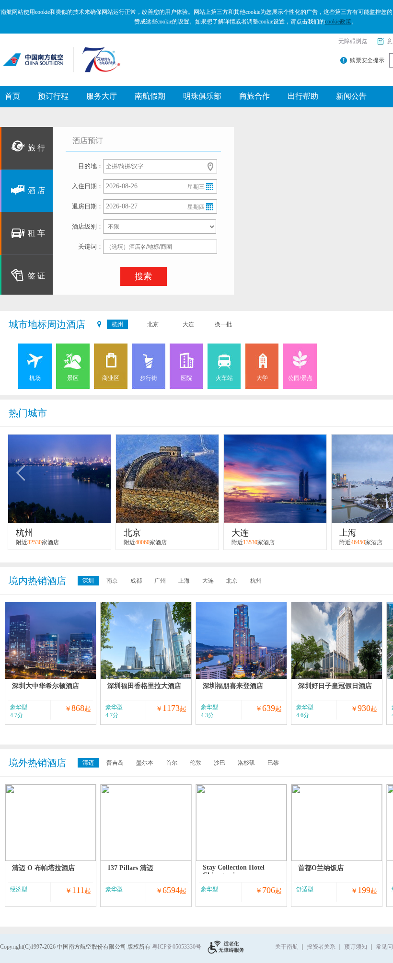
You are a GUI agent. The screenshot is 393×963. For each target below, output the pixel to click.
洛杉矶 (246, 762)
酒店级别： (87, 226)
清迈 (88, 762)
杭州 (117, 324)
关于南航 (286, 946)
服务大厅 (101, 96)
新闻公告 (351, 96)
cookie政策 (338, 21)
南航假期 (150, 96)
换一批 (223, 324)
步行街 (148, 378)
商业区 (110, 378)
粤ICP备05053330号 (176, 946)
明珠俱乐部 (202, 96)
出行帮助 (303, 96)
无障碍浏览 (352, 41)
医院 (186, 378)
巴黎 (273, 762)
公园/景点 (300, 378)
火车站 (224, 378)
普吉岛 (115, 762)
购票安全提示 (367, 60)
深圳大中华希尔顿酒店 (45, 685)
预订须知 (355, 946)
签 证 (36, 276)
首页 (12, 96)
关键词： (90, 246)
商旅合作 (254, 96)
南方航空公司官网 (47, 55)
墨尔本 (144, 762)
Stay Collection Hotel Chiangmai (234, 871)
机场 (35, 378)
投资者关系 (321, 946)
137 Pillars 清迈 (130, 867)
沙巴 (219, 762)
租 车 (36, 233)
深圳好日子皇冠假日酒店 (335, 685)
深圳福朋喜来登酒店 (233, 685)
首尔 (171, 762)
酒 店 (36, 190)
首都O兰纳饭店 (321, 867)
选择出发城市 (210, 167)
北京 (153, 324)
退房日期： (87, 206)
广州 (160, 580)
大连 (188, 324)
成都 (136, 580)
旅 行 (36, 148)
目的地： (90, 166)
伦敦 (195, 762)
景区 (73, 378)
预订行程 (53, 96)
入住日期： (87, 186)
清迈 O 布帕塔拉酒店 (43, 867)
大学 (262, 378)
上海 (184, 580)
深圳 (88, 580)
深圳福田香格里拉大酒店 (144, 685)
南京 (112, 580)
